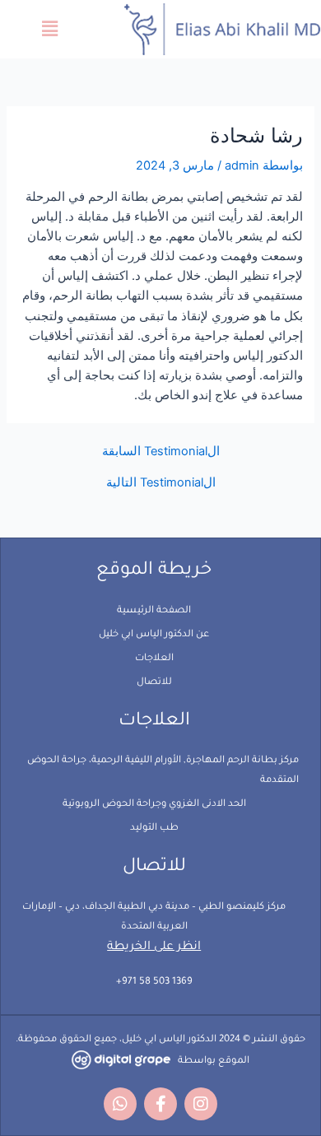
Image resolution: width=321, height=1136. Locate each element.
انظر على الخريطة (154, 947)
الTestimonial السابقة (161, 451)
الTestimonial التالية (161, 483)
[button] (50, 29)
